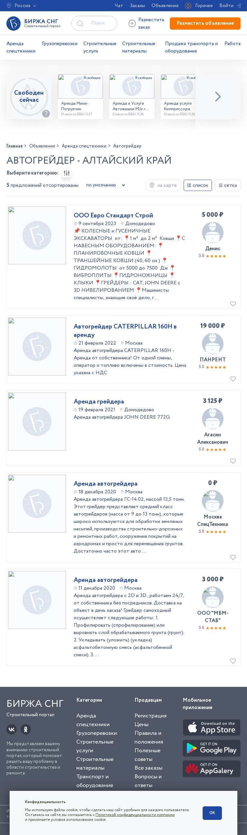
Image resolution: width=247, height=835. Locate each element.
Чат (119, 5)
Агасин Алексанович (212, 438)
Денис (212, 248)
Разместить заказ (151, 23)
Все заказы (148, 768)
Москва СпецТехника (212, 520)
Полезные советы (147, 755)
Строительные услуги (99, 47)
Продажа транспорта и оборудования (191, 47)
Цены (141, 724)
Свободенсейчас (29, 96)
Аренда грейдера (99, 402)
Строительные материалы (138, 47)
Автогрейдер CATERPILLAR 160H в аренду (125, 331)
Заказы (137, 5)
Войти (226, 5)
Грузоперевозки (60, 43)
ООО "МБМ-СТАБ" (212, 617)
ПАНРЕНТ (213, 360)
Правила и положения (148, 737)
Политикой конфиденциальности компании (135, 815)
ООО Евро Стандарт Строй (113, 216)
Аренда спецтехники (20, 47)
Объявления (164, 5)
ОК (212, 813)
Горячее (204, 5)
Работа (232, 43)
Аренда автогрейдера (106, 484)
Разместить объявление (205, 23)
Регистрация (150, 716)
